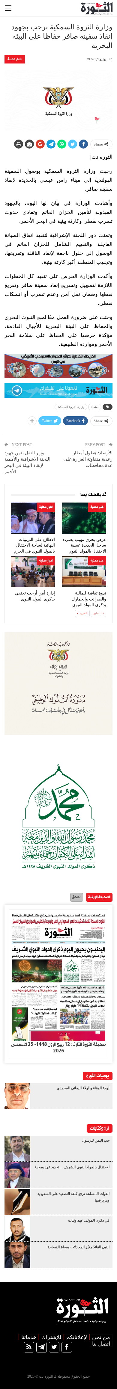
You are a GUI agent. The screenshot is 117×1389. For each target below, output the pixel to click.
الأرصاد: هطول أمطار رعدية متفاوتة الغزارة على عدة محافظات (88, 459)
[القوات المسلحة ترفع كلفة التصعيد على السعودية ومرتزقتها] (17, 1202)
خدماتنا (28, 1337)
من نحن (101, 1337)
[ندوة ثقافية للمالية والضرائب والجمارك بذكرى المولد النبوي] (84, 571)
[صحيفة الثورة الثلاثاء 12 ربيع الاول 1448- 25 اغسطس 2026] (58, 975)
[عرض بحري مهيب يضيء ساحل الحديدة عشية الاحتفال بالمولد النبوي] (84, 518)
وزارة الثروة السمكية (71, 406)
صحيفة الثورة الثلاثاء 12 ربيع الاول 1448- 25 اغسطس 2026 (58, 1048)
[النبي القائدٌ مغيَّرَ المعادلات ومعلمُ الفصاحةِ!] (17, 1255)
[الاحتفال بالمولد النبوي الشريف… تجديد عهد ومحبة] (17, 1175)
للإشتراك (51, 1337)
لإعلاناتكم (76, 1337)
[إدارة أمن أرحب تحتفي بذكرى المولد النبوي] (33, 571)
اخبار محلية (15, 59)
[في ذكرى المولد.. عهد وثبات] (17, 1228)
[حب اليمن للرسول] (17, 1148)
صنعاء (94, 406)
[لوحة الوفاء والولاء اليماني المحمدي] (17, 1096)
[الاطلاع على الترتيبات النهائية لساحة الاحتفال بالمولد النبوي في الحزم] (33, 518)
